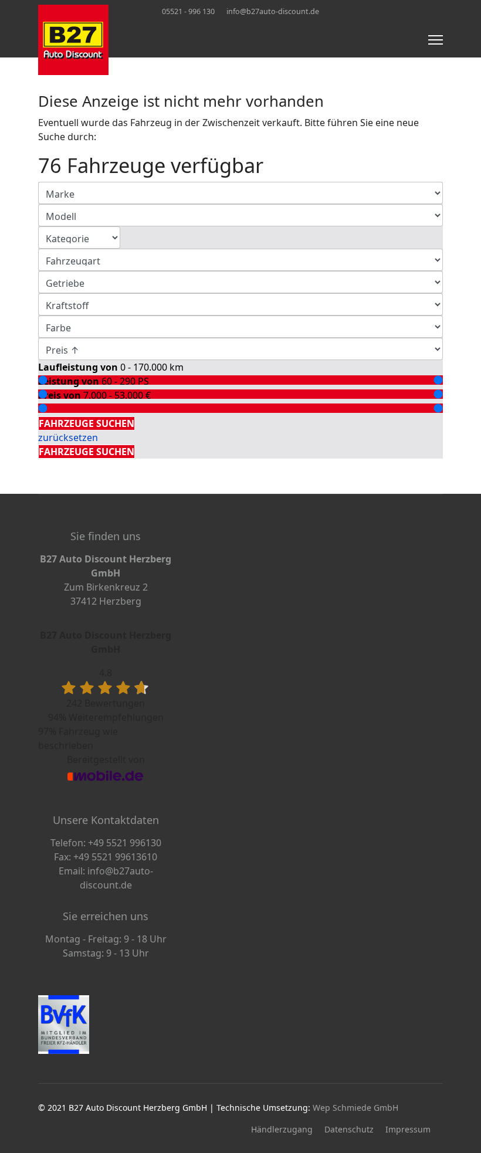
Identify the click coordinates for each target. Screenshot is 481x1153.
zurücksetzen (68, 437)
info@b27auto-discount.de (272, 11)
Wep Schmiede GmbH (355, 1107)
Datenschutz (349, 1129)
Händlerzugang (282, 1129)
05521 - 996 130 (188, 11)
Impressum (408, 1129)
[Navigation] (435, 39)
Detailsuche (67, 409)
